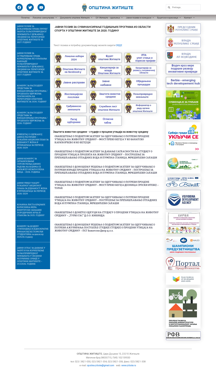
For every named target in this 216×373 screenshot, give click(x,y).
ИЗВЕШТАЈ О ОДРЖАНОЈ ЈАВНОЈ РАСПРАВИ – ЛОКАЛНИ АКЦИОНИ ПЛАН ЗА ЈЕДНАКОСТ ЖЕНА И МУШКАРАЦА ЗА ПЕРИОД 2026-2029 (33, 141)
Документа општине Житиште (75, 17)
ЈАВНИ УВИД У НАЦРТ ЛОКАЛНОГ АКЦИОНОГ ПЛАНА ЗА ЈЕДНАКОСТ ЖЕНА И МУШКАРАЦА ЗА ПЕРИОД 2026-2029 (32, 188)
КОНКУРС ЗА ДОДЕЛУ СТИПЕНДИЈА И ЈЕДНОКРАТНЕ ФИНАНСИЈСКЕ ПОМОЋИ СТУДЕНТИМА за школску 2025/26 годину (32, 231)
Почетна (25, 17)
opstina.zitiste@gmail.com (100, 365)
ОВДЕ (119, 45)
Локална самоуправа (43, 17)
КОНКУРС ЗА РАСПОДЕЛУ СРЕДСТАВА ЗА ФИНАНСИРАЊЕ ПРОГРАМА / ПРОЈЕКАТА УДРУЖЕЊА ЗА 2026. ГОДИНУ (32, 118)
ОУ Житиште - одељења (108, 17)
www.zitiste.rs (129, 365)
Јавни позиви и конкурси (138, 17)
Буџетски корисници (167, 17)
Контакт (188, 17)
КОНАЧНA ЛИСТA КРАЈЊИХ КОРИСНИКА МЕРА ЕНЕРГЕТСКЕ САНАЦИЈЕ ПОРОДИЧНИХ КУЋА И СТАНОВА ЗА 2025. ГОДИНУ (31, 210)
